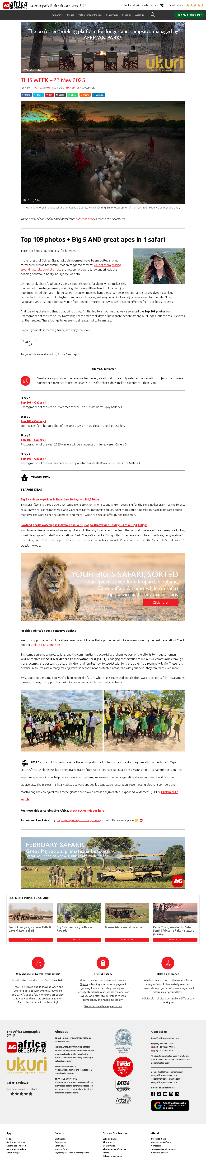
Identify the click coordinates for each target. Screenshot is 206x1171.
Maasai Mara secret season (123, 927)
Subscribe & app (110, 1139)
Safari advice (60, 1146)
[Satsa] (123, 1091)
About (155, 1133)
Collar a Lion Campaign (45, 644)
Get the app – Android (16, 1146)
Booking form (61, 1149)
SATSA (84, 995)
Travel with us (57, 15)
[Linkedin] (178, 1094)
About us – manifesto (161, 1142)
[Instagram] (172, 1094)
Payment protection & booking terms (72, 1153)
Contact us (156, 1146)
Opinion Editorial (73, 87)
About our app (13, 1153)
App (9, 1133)
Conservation (112, 15)
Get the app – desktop (16, 1149)
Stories (70, 15)
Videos (106, 1153)
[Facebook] (154, 1094)
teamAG (52, 87)
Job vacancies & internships (164, 1149)
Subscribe (126, 15)
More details (31, 939)
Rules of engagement (112, 1156)
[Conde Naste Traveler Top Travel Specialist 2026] (123, 1076)
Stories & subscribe (115, 1133)
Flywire (84, 984)
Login (8, 1139)
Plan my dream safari (189, 14)
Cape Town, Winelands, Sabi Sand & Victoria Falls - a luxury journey (173, 930)
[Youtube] (166, 1094)
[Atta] (123, 1103)
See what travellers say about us (103, 1006)
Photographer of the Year (90, 15)
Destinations (60, 1139)
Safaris (59, 1133)
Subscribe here (85, 218)
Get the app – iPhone (15, 1142)
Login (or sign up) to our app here (78, 820)
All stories (107, 1142)
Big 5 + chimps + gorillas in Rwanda (74, 928)
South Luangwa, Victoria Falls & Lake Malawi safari (30, 928)
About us (139, 15)
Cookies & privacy (159, 1153)
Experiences (60, 1142)
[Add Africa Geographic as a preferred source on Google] (171, 1110)
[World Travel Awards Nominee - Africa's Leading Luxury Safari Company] (123, 1053)
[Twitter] (160, 1094)
